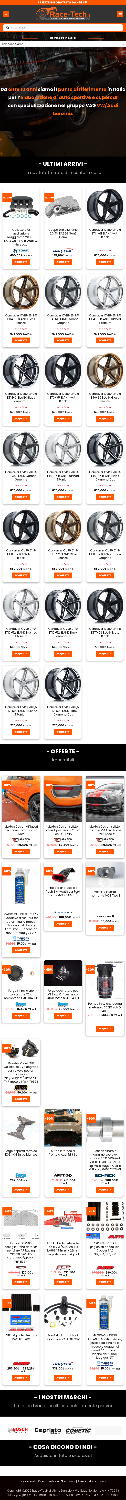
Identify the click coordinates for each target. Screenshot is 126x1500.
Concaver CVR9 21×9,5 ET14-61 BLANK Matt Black (105, 233)
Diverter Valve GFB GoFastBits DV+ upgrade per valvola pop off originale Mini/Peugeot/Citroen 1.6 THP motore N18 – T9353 (21, 1072)
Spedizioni (68, 1481)
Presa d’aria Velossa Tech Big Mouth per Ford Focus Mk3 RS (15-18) (63, 891)
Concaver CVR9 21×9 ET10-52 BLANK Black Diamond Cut (63, 632)
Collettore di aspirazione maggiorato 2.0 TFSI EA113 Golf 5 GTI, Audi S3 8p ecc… (21, 237)
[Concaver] (78, 1430)
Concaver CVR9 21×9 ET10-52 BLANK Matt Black (21, 554)
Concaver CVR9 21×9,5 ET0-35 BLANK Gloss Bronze (105, 397)
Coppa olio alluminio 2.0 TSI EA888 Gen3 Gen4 (63, 233)
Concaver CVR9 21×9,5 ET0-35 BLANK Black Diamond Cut (105, 475)
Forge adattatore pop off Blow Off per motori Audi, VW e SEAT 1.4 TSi (63, 994)
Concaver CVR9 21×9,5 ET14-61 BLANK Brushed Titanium (105, 319)
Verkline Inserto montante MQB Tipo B (105, 893)
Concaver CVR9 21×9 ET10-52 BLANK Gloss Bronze (63, 554)
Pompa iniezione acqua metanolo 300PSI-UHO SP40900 (105, 1007)
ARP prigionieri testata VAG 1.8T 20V (21, 1337)
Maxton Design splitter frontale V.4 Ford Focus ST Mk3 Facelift (105, 830)
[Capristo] (17, 1430)
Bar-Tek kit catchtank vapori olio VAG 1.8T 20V (63, 1337)
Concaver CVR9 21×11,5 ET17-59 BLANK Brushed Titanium (21, 710)
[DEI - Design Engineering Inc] (108, 1430)
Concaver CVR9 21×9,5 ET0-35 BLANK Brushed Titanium (63, 475)
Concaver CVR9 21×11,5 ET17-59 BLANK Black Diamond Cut (63, 710)
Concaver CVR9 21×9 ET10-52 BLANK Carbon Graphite (105, 554)
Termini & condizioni (92, 1481)
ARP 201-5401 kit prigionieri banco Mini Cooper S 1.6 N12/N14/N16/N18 (105, 1248)
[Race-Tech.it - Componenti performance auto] (63, 14)
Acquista (62, 924)
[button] (6, 14)
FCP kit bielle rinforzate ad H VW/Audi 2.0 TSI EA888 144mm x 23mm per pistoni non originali (63, 1248)
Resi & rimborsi (48, 1481)
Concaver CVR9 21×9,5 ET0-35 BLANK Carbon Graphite (21, 475)
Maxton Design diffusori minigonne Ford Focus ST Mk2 (21, 830)
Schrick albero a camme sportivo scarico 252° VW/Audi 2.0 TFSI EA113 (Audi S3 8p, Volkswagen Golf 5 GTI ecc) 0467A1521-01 (105, 1160)
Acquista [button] (20, 262)
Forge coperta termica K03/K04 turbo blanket (21, 1153)
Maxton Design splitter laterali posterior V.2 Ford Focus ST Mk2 (63, 830)
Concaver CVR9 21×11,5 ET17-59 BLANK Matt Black (105, 632)
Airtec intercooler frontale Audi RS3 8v (63, 1153)
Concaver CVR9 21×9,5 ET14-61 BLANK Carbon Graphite (63, 319)
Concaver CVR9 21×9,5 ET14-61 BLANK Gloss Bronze (21, 319)
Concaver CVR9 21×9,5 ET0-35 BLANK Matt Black (63, 397)
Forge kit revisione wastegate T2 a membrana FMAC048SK (21, 994)
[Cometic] (48, 1430)
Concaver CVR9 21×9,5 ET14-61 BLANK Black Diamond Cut (21, 397)
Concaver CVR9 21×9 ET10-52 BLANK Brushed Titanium (21, 632)
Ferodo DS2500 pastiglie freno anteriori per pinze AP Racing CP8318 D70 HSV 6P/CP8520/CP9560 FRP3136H (21, 1252)
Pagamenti (28, 1481)
